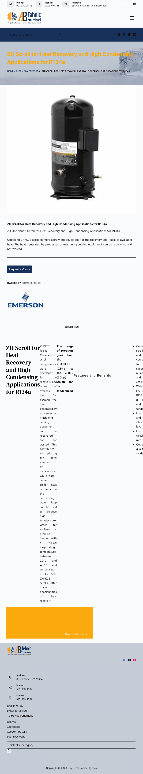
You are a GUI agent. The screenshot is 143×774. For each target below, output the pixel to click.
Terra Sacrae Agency (85, 767)
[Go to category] (9, 751)
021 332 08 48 (24, 5)
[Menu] (132, 18)
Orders (11, 722)
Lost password (16, 736)
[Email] (124, 34)
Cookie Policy (15, 706)
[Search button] (60, 34)
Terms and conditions (20, 715)
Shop (18, 71)
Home (10, 71)
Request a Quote (19, 269)
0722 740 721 (52, 5)
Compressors (32, 71)
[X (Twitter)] (129, 660)
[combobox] (32, 34)
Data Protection (17, 711)
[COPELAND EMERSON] (26, 299)
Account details (17, 732)
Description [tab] (72, 327)
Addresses (13, 727)
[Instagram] (134, 660)
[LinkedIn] (134, 34)
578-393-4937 (24, 689)
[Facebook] (119, 34)
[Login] (134, 4)
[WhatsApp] (129, 34)
